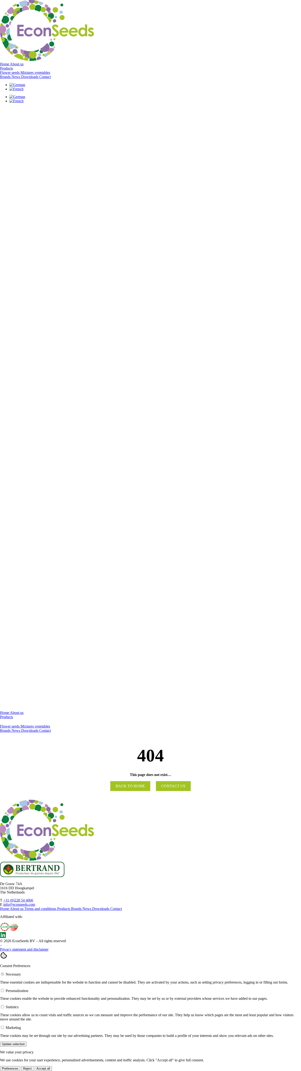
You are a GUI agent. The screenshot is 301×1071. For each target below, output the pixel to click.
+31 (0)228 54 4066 (18, 900)
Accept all (43, 1068)
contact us (173, 786)
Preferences (10, 1068)
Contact (45, 77)
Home (5, 64)
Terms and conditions (40, 909)
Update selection (13, 1044)
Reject (27, 1068)
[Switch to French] (16, 89)
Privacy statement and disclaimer (24, 949)
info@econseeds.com (19, 904)
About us (17, 64)
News (16, 77)
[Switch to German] (17, 85)
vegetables (42, 726)
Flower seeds (10, 726)
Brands (6, 77)
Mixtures (27, 726)
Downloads (30, 77)
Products (6, 68)
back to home (130, 786)
